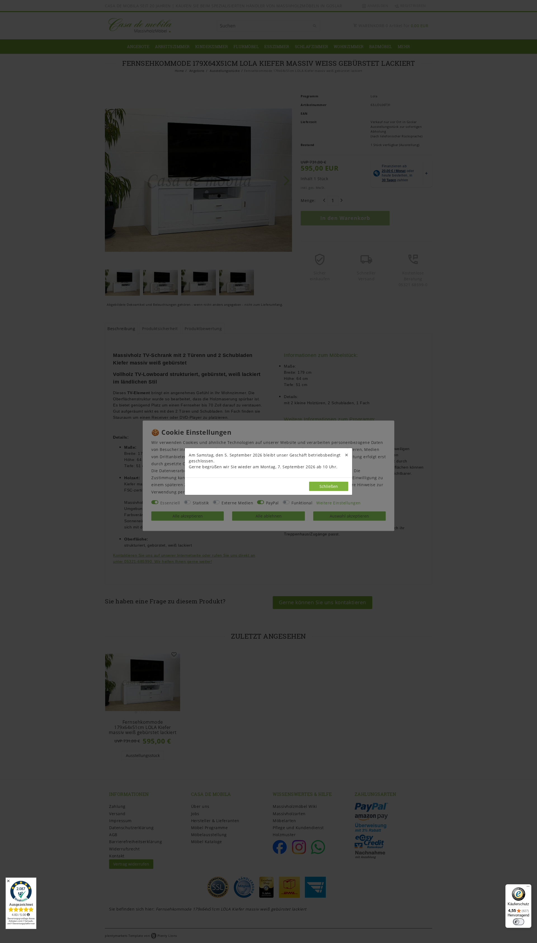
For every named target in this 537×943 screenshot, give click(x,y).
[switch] (518, 921)
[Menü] (528, 887)
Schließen (328, 486)
